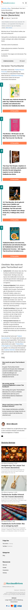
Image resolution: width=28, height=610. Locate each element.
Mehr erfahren (9, 27)
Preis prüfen (15, 111)
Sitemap (5, 572)
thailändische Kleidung (17, 75)
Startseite (4, 8)
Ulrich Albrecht (12, 424)
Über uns (5, 564)
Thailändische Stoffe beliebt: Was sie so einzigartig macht (13, 525)
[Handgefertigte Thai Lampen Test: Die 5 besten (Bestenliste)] (14, 461)
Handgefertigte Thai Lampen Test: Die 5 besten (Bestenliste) (13, 467)
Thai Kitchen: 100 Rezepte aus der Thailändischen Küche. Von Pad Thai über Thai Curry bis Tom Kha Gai (14, 136)
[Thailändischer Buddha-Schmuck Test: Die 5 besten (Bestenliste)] (14, 490)
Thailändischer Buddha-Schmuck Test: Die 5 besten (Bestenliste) (12, 496)
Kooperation (5, 570)
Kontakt (4, 567)
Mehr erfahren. (22, 594)
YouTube (5, 546)
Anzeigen (22, 61)
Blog (9, 8)
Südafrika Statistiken (9, 350)
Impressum (16, 590)
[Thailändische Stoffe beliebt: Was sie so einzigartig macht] (14, 519)
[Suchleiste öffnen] (23, 3)
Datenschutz (22, 590)
